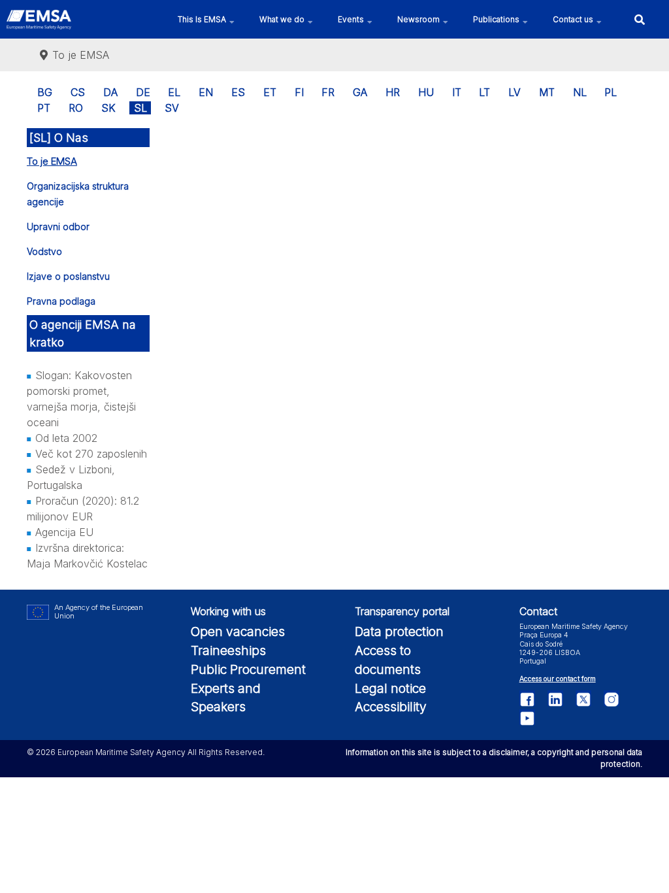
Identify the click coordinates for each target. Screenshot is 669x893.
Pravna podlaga (61, 301)
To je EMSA (52, 161)
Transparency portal (402, 611)
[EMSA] (39, 19)
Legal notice (390, 688)
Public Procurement (248, 669)
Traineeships (228, 650)
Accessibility (391, 707)
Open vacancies (238, 631)
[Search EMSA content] (639, 19)
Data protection (399, 631)
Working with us (228, 611)
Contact (538, 611)
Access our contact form (557, 679)
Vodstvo (44, 251)
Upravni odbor (58, 226)
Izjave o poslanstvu (68, 276)
